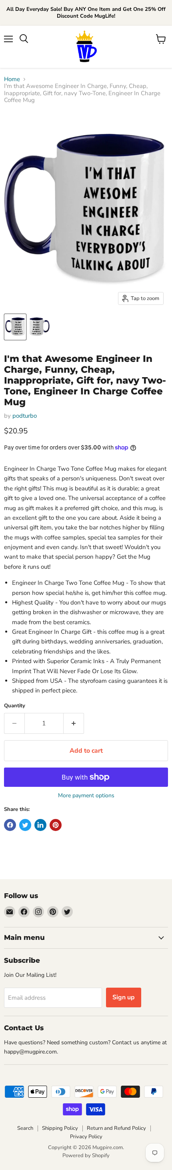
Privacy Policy (86, 1136)
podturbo (24, 416)
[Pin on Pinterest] (56, 825)
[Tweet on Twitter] (25, 825)
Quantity (14, 706)
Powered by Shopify (86, 1155)
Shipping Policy (60, 1128)
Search (25, 1128)
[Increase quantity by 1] (74, 723)
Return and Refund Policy (116, 1128)
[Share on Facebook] (10, 825)
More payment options (86, 795)
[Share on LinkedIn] (40, 825)
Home (12, 79)
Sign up (123, 997)
